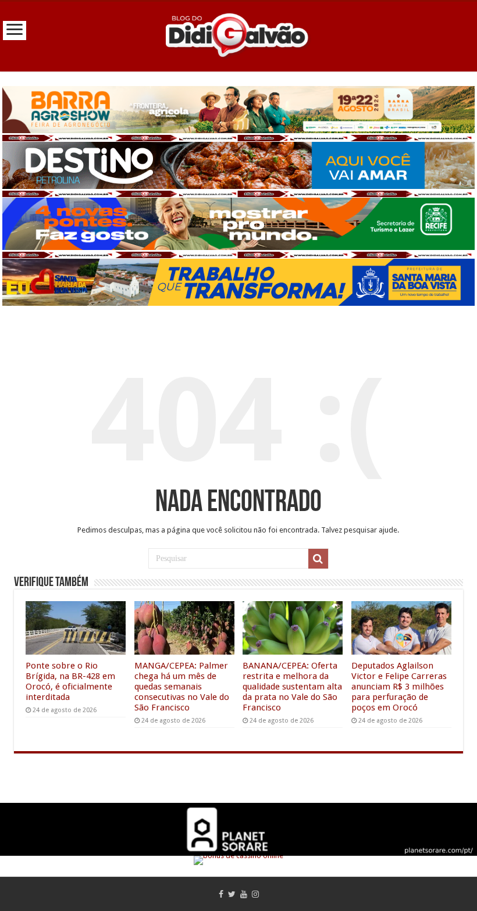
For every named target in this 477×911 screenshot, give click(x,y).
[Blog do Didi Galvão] (238, 34)
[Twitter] (232, 894)
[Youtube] (243, 894)
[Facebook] (221, 894)
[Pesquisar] (318, 559)
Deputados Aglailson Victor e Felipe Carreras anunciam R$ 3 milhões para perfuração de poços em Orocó (399, 686)
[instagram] (255, 894)
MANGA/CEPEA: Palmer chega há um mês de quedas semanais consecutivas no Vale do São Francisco (181, 686)
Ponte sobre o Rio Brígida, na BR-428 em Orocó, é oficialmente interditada (70, 681)
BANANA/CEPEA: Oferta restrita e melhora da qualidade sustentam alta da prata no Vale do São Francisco (292, 686)
